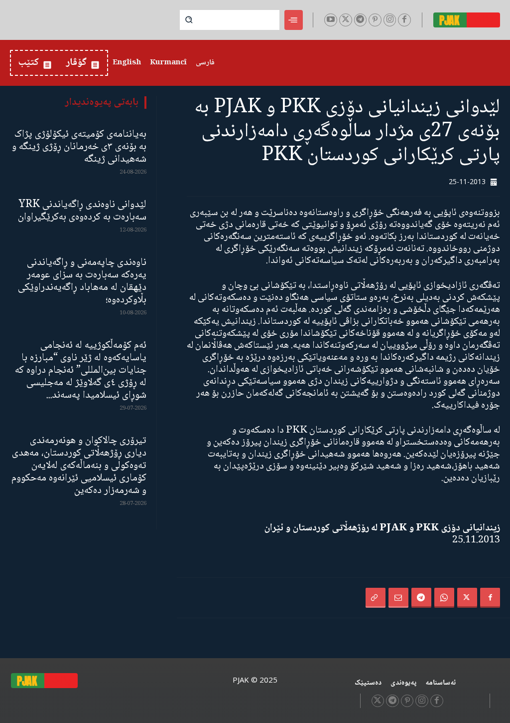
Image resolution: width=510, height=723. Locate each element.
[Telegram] (360, 19)
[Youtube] (330, 19)
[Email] (398, 598)
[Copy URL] (375, 598)
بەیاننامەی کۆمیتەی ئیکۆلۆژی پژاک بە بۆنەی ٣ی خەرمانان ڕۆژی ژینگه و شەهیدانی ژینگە (79, 147)
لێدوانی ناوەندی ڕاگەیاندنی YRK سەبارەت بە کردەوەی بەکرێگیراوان (82, 211)
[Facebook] (404, 19)
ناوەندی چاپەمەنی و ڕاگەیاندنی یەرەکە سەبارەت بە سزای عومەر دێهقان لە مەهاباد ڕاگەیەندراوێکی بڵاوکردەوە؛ (82, 281)
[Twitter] (345, 19)
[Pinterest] (375, 19)
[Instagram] (389, 19)
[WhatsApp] (444, 598)
